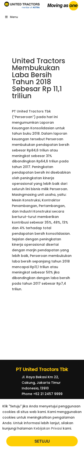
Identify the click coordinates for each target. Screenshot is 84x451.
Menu (14, 17)
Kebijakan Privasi (48, 428)
